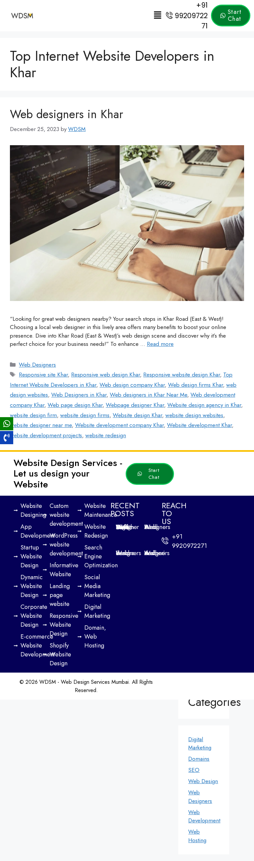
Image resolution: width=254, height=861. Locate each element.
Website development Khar (199, 425)
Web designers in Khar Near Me (148, 395)
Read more (160, 344)
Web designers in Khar (66, 114)
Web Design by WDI (170, 687)
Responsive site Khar (43, 375)
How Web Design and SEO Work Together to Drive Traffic (127, 527)
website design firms (84, 415)
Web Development (204, 816)
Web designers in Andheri (157, 552)
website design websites (194, 415)
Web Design (203, 781)
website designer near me (41, 425)
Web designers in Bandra (128, 552)
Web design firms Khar (195, 385)
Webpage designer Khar (135, 405)
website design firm (33, 415)
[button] (157, 16)
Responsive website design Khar (181, 375)
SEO (193, 770)
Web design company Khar (132, 385)
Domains (198, 759)
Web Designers (37, 365)
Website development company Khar (119, 425)
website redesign (105, 435)
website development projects (46, 435)
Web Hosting (197, 836)
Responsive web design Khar (105, 375)
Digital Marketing (199, 743)
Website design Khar (137, 415)
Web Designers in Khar (78, 395)
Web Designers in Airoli (157, 526)
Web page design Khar (75, 405)
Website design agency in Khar (204, 405)
